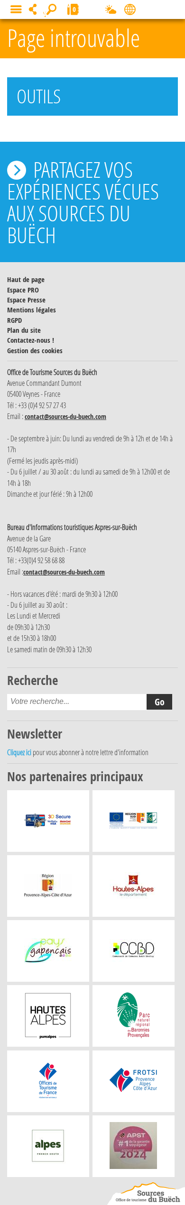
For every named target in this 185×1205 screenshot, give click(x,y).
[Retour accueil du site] (146, 1193)
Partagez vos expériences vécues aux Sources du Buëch (83, 202)
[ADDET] (48, 1018)
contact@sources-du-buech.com (65, 416)
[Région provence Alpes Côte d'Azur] (48, 888)
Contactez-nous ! (30, 340)
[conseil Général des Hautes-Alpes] (133, 888)
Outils (39, 96)
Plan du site (24, 330)
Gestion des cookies (35, 351)
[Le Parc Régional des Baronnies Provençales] (133, 1018)
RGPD (14, 320)
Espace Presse (26, 300)
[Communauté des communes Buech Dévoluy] (133, 953)
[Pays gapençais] (48, 953)
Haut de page (26, 279)
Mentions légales (31, 310)
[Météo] (110, 11)
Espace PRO (23, 290)
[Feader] (133, 823)
